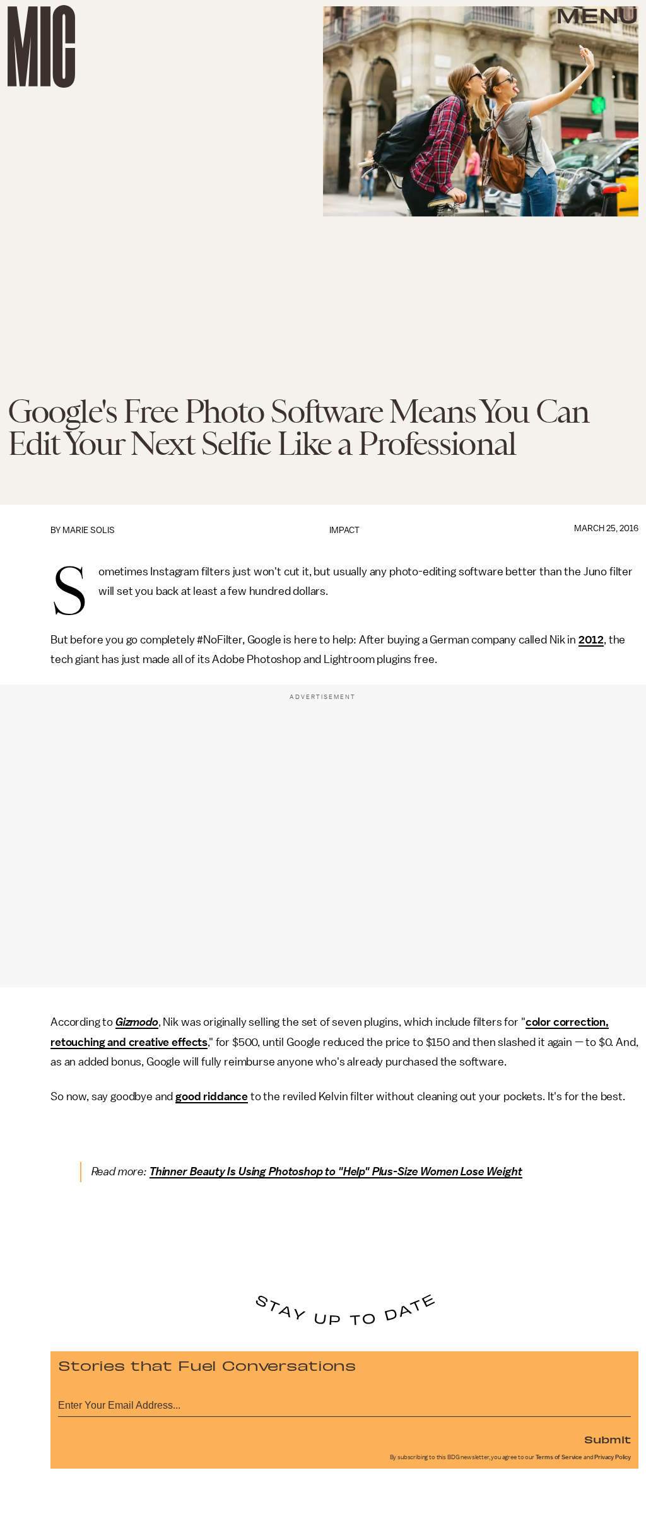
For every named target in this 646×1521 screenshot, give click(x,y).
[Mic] (41, 46)
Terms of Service (559, 1457)
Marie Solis (88, 530)
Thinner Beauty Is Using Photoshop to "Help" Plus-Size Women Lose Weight (336, 1171)
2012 (591, 639)
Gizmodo (136, 1022)
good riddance (211, 1096)
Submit (607, 1439)
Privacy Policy (612, 1457)
